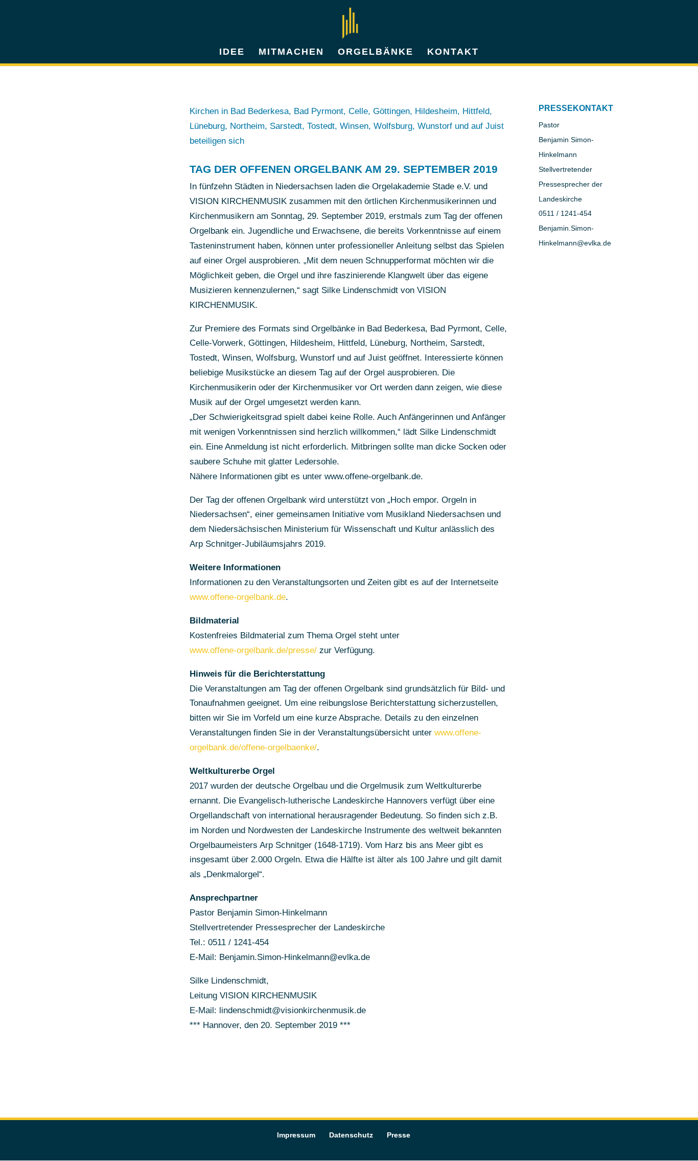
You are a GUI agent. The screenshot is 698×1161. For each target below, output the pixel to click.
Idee (232, 52)
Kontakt (453, 52)
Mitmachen (291, 52)
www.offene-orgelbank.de (238, 597)
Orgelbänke (375, 52)
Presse (398, 1135)
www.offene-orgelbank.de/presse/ (253, 650)
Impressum (296, 1135)
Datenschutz (351, 1135)
